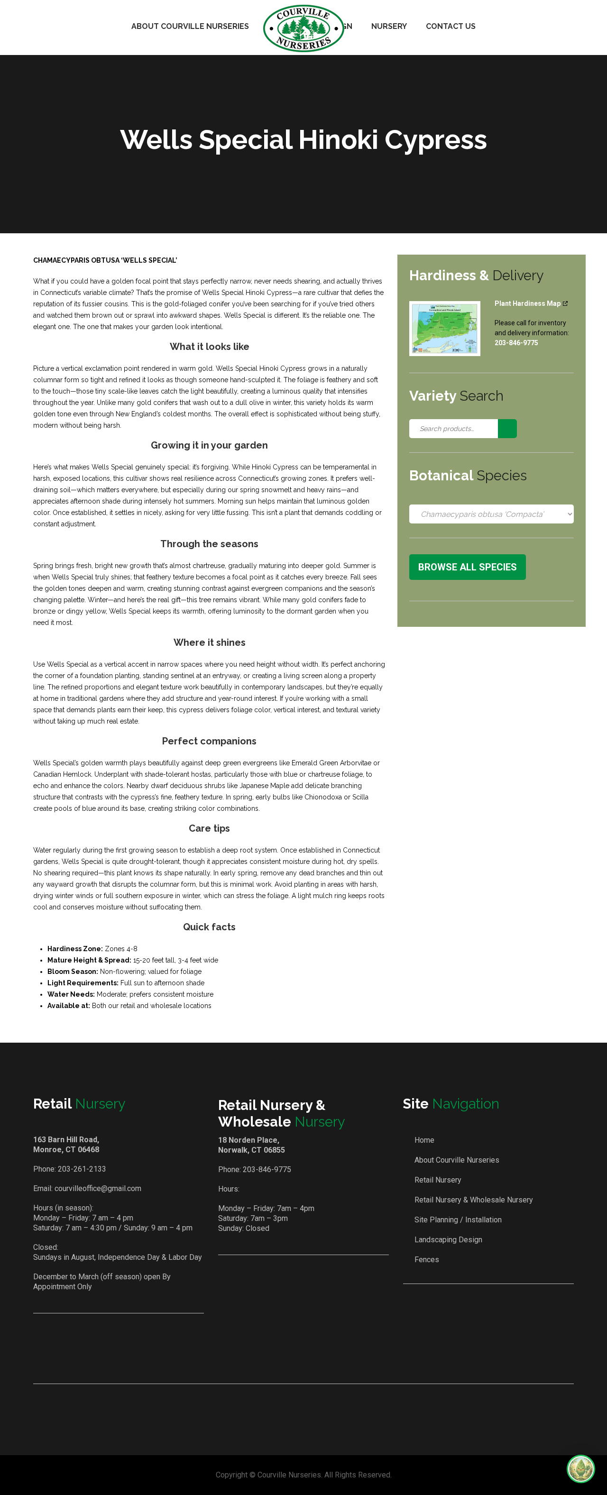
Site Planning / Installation (458, 1219)
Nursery (389, 26)
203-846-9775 (267, 1169)
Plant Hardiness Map (528, 303)
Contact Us (451, 26)
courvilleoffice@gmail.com (98, 1188)
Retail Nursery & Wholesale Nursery (473, 1199)
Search (507, 428)
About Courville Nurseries (190, 26)
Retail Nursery (437, 1179)
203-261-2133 (82, 1169)
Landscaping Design (448, 1239)
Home (424, 1140)
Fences (426, 1259)
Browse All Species (467, 567)
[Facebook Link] (290, 1357)
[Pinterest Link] (318, 1357)
